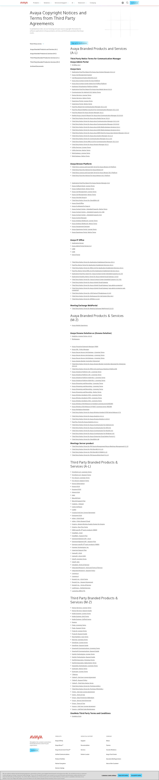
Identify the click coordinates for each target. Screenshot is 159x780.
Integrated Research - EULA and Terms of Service (87, 568)
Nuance (74, 622)
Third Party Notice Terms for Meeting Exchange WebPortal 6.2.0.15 (92, 308)
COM (73, 252)
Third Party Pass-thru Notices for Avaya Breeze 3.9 (87, 170)
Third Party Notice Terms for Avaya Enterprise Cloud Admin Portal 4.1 (93, 436)
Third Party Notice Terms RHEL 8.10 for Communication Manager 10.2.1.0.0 (95, 141)
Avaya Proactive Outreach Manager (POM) (85, 346)
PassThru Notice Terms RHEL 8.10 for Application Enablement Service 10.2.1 (95, 271)
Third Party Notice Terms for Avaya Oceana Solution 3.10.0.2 (91, 419)
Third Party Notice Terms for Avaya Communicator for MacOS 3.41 (92, 431)
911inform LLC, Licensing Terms (82, 472)
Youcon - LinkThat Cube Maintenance (83, 709)
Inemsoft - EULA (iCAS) (79, 556)
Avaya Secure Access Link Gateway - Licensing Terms (88, 352)
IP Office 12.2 (76, 65)
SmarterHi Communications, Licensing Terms (86, 648)
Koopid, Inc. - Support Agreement (82, 582)
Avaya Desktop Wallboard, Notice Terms (84, 224)
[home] (24, 3)
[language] (123, 3)
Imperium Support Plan (79, 550)
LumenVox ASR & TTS (78, 591)
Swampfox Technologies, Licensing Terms (85, 666)
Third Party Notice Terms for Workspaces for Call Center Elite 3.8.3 (92, 296)
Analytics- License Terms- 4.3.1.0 (82, 336)
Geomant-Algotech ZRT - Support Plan (84, 541)
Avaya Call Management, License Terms (84, 192)
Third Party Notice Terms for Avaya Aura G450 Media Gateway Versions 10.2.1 (96, 130)
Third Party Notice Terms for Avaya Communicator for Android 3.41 (93, 425)
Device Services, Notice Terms (81, 98)
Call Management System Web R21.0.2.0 (84, 78)
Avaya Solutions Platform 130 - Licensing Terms (86, 372)
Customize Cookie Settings (109, 775)
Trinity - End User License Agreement (83, 692)
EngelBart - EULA (77, 533)
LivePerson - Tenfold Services (81, 588)
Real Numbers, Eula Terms (80, 637)
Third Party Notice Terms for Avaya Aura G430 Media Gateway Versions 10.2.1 (96, 127)
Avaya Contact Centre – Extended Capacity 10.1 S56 (88, 212)
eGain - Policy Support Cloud (81, 521)
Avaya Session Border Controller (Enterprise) (86, 361)
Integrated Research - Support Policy (83, 570)
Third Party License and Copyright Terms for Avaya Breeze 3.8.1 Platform (94, 173)
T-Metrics (75, 674)
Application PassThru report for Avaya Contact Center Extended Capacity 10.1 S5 (97, 274)
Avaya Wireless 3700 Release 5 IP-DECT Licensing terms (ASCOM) (92, 407)
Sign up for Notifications (79, 43)
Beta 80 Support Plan (78, 501)
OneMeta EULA (76, 716)
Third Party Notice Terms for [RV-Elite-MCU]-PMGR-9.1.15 (89, 452)
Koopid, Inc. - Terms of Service (81, 585)
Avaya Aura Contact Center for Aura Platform (86, 81)
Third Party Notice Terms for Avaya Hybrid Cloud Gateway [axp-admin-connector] (97, 285)
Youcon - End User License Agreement (83, 706)
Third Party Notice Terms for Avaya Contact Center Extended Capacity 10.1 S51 (96, 279)
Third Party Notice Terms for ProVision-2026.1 (86, 686)
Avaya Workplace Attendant (80, 409)
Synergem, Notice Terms (79, 669)
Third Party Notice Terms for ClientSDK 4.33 (85, 200)
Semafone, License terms (80, 642)
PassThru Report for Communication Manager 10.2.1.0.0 (89, 107)
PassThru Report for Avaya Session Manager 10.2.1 (87, 112)
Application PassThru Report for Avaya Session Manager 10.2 (91, 183)
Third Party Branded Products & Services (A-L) (44, 58)
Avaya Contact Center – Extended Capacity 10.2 (87, 215)
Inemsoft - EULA (77, 553)
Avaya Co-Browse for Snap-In (81, 206)
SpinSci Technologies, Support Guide (83, 657)
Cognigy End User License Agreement (83, 512)
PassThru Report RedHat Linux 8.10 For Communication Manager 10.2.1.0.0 (95, 110)
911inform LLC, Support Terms (81, 475)
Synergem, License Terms (80, 671)
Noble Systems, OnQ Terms (80, 616)
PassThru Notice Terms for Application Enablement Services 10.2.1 (92, 265)
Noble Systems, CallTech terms (81, 619)
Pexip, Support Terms (78, 628)
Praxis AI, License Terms (79, 631)
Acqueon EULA (76, 489)
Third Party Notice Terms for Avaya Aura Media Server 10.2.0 (91, 118)
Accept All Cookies (136, 775)
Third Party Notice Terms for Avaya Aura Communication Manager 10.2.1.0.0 (95, 121)
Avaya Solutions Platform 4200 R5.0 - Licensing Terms (88, 378)
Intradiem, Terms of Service (80, 565)
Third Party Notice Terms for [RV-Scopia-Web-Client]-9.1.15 (90, 455)
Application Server (78, 243)
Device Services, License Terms (81, 95)
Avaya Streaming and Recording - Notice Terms (86, 392)
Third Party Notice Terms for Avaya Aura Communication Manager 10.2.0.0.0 (95, 124)
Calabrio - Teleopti (78, 504)
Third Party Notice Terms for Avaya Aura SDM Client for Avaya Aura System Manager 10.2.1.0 (100, 133)
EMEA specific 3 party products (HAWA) (84, 530)
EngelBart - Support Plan (79, 536)
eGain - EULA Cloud (78, 518)
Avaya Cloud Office (78, 203)
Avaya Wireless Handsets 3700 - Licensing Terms (87, 395)
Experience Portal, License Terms (82, 101)
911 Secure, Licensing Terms (81, 478)
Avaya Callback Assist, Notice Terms (83, 189)
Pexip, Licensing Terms (79, 625)
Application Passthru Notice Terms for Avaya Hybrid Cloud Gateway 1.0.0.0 (95, 277)
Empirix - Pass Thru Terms (80, 527)
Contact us (134, 3)
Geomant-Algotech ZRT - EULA (81, 539)
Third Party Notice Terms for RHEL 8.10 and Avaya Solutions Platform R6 (94, 369)
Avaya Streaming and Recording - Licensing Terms (87, 383)
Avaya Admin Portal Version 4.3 (81, 246)
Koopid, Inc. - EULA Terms (80, 579)
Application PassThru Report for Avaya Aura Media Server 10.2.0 (92, 89)
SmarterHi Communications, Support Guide (85, 651)
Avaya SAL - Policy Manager (80, 349)
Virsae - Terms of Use (78, 703)
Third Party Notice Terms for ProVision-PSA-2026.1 (87, 689)
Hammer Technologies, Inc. (80, 547)
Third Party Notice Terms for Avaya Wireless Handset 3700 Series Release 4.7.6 (96, 412)
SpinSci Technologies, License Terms (83, 654)
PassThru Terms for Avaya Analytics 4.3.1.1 (85, 422)
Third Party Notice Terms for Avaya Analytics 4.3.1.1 (88, 416)
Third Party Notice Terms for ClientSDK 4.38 (85, 439)
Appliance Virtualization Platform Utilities (85, 86)
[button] (127, 3)
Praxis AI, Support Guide (79, 634)
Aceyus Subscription (78, 483)
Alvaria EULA (76, 492)
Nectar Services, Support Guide (82, 611)
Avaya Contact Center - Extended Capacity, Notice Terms (89, 209)
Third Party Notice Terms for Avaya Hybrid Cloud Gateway (90, 282)
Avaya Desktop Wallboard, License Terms (85, 221)
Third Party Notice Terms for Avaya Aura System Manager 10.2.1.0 (92, 136)
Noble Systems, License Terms (81, 613)
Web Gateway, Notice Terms (81, 156)
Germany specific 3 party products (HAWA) (85, 544)
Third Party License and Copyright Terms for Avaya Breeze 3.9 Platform (94, 167)
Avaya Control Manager (79, 218)
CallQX (74, 510)
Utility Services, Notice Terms (81, 150)
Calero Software (77, 507)
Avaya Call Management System (82, 75)
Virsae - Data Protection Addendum (83, 698)
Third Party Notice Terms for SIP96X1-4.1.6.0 (86, 299)
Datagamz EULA (77, 515)
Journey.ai (75, 573)
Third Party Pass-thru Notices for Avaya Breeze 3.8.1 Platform (91, 175)
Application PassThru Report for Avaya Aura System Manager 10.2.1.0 (93, 72)
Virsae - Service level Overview (81, 700)
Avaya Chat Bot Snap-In (79, 197)
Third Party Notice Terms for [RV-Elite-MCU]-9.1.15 (87, 449)
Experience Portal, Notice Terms (82, 104)
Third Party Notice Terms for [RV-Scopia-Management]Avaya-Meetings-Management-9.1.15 (100, 446)
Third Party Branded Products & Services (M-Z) (45, 62)
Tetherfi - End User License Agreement (84, 677)
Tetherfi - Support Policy (79, 680)
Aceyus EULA (76, 486)
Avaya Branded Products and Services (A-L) (44, 49)
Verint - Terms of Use (78, 695)
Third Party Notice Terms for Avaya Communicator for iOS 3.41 (91, 428)
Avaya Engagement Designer (81, 226)
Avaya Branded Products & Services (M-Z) (43, 54)
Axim (73, 495)
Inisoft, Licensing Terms (79, 559)
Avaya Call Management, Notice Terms (84, 195)
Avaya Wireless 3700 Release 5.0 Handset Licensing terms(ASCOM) (92, 404)
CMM (73, 249)
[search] (127, 3)
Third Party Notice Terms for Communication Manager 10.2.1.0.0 (92, 139)
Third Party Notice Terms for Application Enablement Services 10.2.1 (93, 262)
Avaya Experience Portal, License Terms (84, 229)
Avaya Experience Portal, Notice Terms (84, 232)
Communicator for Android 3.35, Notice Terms (86, 92)
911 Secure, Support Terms (80, 481)
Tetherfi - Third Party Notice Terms (82, 683)
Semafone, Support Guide (80, 645)
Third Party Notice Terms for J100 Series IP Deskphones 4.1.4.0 (91, 293)
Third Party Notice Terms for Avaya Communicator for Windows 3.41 (93, 433)
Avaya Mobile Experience (80, 325)
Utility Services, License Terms (81, 147)
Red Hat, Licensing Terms (80, 640)
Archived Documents (36, 66)
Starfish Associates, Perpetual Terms (83, 660)
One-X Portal (76, 255)
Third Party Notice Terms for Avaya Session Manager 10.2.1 (90, 144)
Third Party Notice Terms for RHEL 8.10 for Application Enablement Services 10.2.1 (97, 268)
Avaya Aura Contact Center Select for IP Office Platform (89, 84)
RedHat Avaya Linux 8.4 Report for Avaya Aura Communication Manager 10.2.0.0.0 (97, 115)
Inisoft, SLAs (75, 562)
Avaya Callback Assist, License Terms (83, 186)
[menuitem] (37, 3)
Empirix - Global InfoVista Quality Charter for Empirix (88, 524)
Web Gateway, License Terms (81, 153)
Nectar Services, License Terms (81, 608)
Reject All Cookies (123, 775)
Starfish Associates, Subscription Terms (84, 663)
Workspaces (76, 339)
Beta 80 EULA (76, 498)
